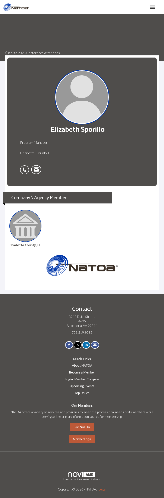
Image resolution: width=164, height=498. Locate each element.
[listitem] (25, 167)
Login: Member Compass (82, 379)
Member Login (82, 439)
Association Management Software (82, 479)
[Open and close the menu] (94, 7)
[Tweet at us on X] (78, 345)
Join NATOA (82, 427)
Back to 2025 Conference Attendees (33, 53)
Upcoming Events (82, 386)
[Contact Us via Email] (95, 345)
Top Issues (82, 393)
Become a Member (82, 372)
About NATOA (82, 365)
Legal (102, 489)
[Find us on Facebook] (69, 345)
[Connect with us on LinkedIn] (86, 345)
